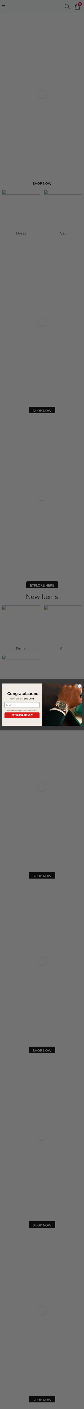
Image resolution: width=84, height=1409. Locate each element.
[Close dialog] (79, 686)
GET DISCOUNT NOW (21, 715)
